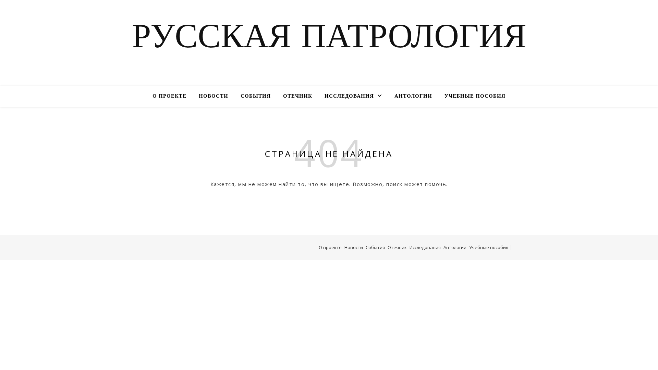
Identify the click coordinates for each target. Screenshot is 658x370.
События (256, 96)
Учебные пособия (474, 96)
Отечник (297, 96)
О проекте (169, 96)
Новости (213, 96)
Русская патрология (329, 39)
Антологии (413, 96)
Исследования (349, 96)
